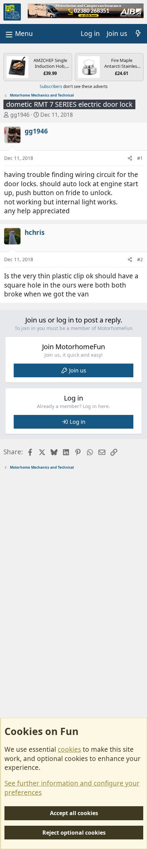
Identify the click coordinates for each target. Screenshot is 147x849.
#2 (140, 259)
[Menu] (18, 34)
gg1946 (19, 114)
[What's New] (138, 33)
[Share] (130, 158)
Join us (77, 370)
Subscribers (51, 86)
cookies (69, 749)
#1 (140, 158)
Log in (77, 422)
